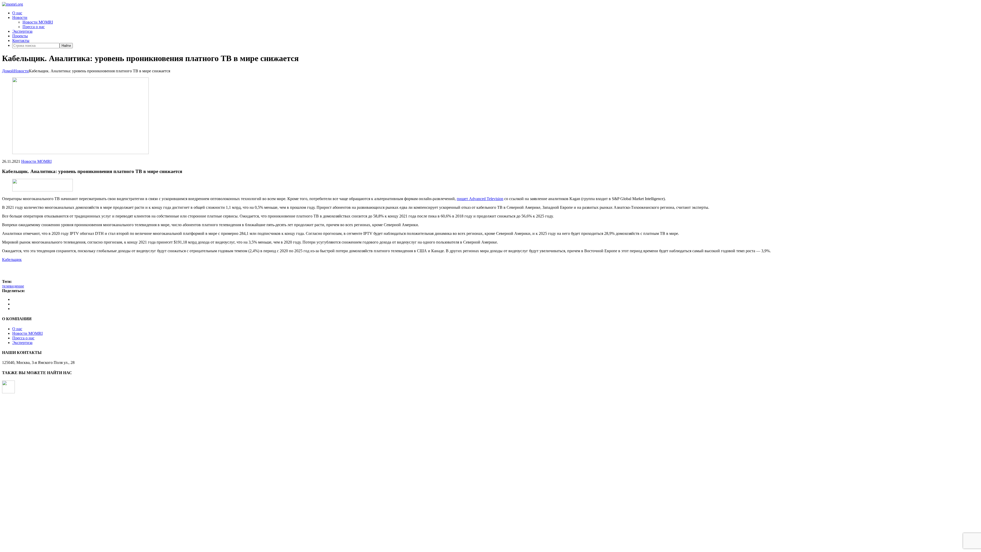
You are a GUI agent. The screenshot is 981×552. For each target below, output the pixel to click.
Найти (66, 46)
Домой (8, 71)
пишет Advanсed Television (480, 199)
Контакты (20, 40)
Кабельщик (12, 259)
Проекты (20, 36)
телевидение (13, 286)
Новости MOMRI (37, 22)
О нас (17, 13)
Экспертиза (22, 31)
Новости (19, 17)
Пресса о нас (33, 27)
